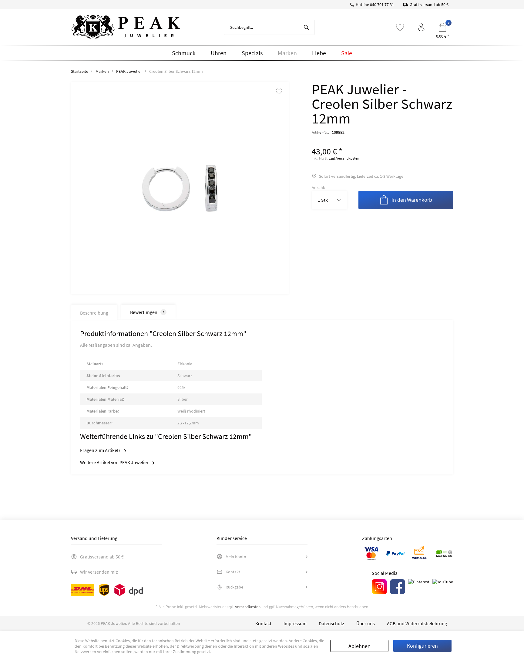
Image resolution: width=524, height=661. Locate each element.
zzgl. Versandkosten (344, 158)
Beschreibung (94, 313)
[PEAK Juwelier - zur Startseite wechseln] (126, 27)
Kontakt (233, 572)
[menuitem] (269, 27)
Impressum (295, 623)
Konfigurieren (422, 645)
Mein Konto (236, 556)
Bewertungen (147, 312)
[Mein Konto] (421, 27)
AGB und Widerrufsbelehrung (417, 623)
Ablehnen (359, 645)
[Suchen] (306, 27)
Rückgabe (234, 587)
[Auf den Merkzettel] (279, 92)
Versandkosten (247, 606)
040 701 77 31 (382, 4)
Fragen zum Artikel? (100, 450)
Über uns (365, 623)
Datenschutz (331, 623)
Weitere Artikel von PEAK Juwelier (114, 462)
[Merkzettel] (400, 27)
